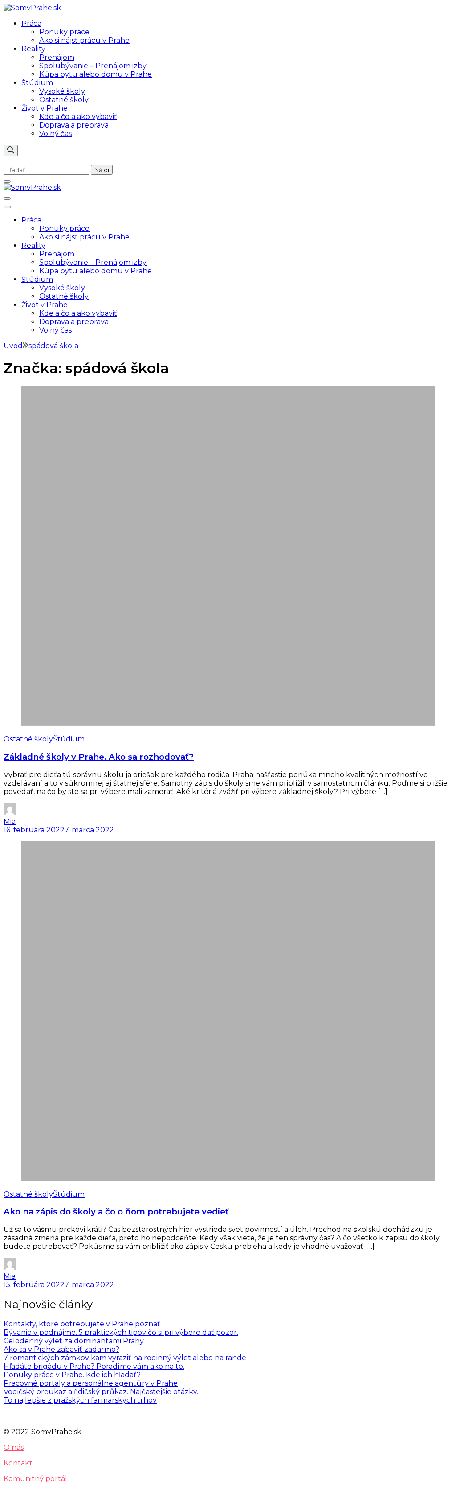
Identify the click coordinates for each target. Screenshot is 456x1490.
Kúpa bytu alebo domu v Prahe (95, 74)
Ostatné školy (64, 99)
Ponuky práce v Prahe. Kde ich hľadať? (72, 1375)
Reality (33, 49)
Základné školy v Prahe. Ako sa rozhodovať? (99, 757)
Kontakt (18, 1463)
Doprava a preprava (74, 125)
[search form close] (7, 181)
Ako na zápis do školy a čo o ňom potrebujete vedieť (116, 1211)
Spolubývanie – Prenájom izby (93, 66)
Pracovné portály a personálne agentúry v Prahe (91, 1383)
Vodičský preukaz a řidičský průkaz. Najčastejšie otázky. (101, 1391)
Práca (31, 23)
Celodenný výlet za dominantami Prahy (74, 1341)
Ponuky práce (64, 32)
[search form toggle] (11, 150)
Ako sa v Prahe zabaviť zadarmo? (61, 1349)
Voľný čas (55, 133)
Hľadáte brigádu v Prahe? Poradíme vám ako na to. (94, 1366)
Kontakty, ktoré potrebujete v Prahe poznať (82, 1324)
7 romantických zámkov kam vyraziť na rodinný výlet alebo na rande (125, 1358)
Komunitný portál (35, 1478)
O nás (14, 1447)
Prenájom (56, 57)
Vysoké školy (62, 91)
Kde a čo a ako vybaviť (78, 116)
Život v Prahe (44, 108)
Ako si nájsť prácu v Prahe (84, 40)
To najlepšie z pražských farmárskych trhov (80, 1400)
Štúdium (37, 82)
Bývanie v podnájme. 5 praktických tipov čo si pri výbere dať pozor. (121, 1332)
